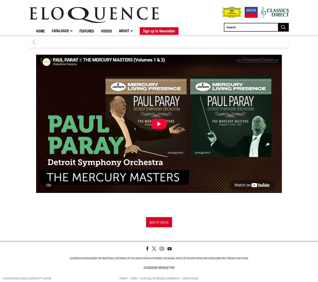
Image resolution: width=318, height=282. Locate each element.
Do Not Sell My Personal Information (160, 278)
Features (86, 31)
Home (40, 31)
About (124, 30)
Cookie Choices (190, 278)
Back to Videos (159, 222)
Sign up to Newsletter (159, 31)
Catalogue (60, 30)
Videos (106, 31)
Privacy (124, 278)
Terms (134, 278)
